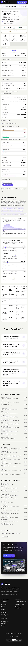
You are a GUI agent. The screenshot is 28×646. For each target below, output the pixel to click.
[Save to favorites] (19, 6)
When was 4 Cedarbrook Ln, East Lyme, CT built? (11, 362)
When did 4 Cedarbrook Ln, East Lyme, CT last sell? (11, 345)
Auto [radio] (15, 640)
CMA (21, 27)
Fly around (8, 27)
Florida (3, 609)
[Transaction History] (14, 123)
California (4, 604)
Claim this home (8, 184)
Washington (4, 615)
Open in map (23, 2)
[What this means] (10, 16)
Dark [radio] (20, 640)
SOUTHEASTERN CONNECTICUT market (11, 533)
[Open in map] (14, 565)
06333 (6, 6)
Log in (3, 626)
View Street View (15, 31)
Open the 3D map (20, 604)
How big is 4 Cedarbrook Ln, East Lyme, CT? (11, 353)
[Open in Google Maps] (26, 6)
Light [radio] (10, 640)
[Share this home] (21, 6)
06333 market (5, 536)
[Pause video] (5, 570)
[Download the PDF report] (23, 6)
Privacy (11, 636)
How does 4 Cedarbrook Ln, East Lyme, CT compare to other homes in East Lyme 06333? (11, 372)
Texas (3, 607)
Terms (16, 636)
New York (4, 612)
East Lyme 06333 (17, 290)
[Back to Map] (2, 6)
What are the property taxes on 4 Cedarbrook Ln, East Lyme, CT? (11, 383)
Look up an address (20, 601)
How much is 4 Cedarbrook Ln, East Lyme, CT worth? (11, 337)
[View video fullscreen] (7, 570)
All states (3, 601)
